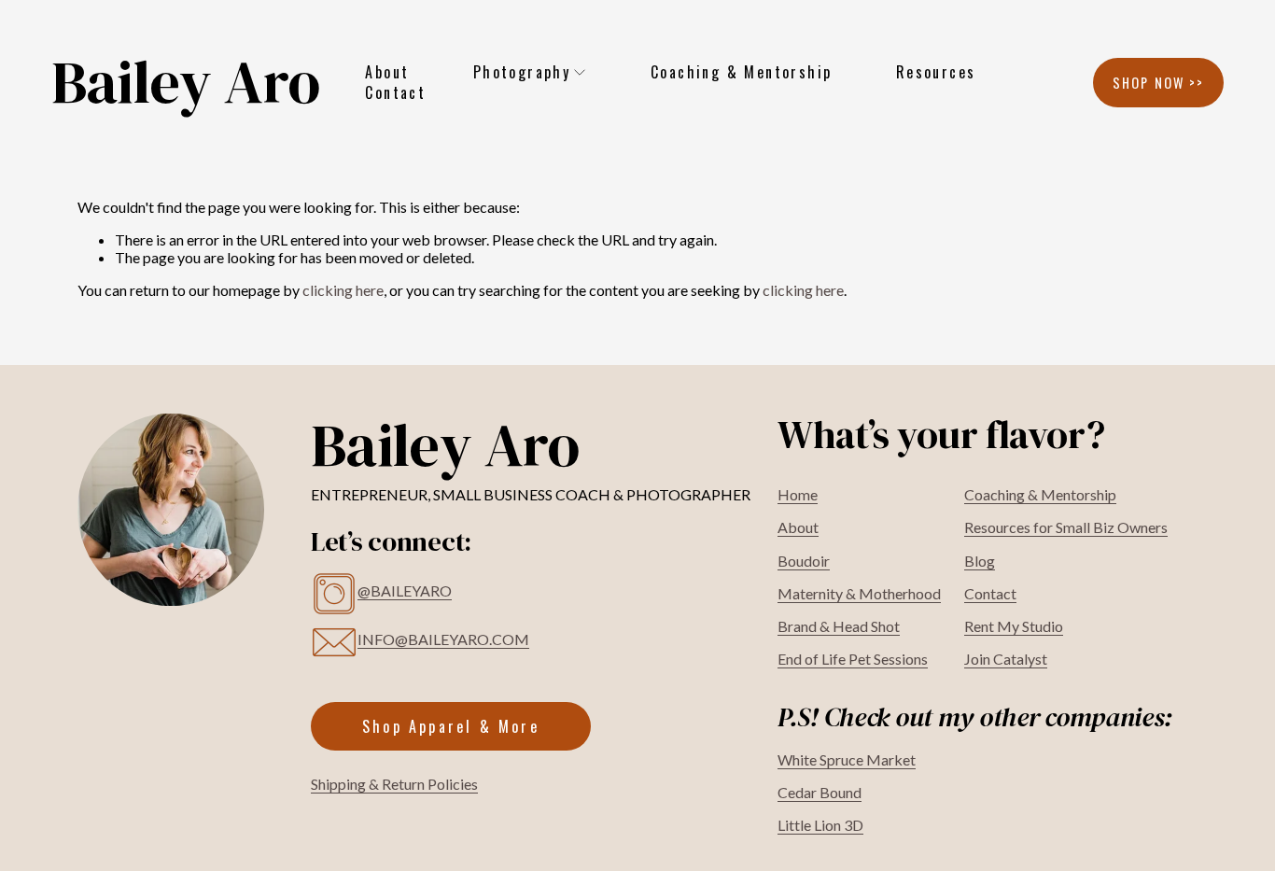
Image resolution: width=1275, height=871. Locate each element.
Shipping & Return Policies (394, 784)
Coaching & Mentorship (741, 72)
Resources (936, 72)
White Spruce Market (847, 759)
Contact (395, 93)
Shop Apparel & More (450, 726)
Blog (979, 560)
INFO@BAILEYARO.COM (443, 639)
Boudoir (804, 560)
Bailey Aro (185, 81)
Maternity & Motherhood (859, 593)
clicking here (343, 290)
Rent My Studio (1013, 626)
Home (798, 494)
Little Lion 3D (820, 825)
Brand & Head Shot (839, 626)
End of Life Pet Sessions (853, 658)
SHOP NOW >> (1159, 82)
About (387, 72)
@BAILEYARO (404, 590)
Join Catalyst (1005, 658)
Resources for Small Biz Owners (1066, 527)
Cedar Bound (820, 792)
